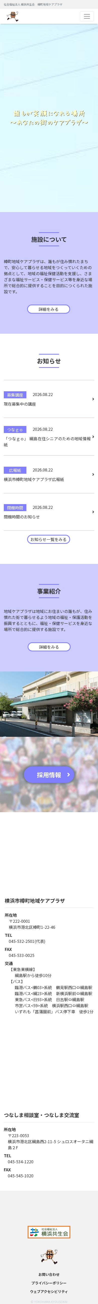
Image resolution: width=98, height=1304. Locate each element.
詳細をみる (48, 309)
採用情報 (49, 774)
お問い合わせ (49, 1274)
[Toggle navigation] (87, 16)
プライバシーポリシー (49, 1282)
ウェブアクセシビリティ (49, 1291)
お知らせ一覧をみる (48, 539)
